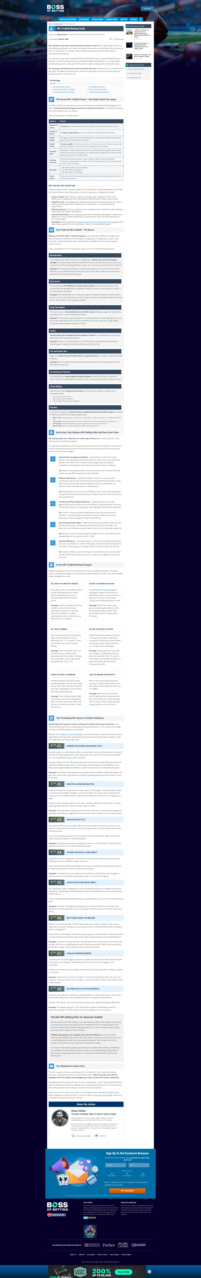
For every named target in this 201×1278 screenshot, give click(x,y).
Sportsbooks (84, 19)
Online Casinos (97, 19)
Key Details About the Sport (61, 87)
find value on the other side (62, 691)
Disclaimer (91, 1255)
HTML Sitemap (126, 1255)
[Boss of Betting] (55, 11)
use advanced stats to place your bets (70, 757)
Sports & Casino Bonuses (136, 69)
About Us (124, 19)
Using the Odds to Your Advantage (63, 92)
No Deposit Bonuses (135, 78)
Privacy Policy (132, 1195)
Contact (82, 1255)
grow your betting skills (103, 1095)
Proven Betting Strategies (97, 87)
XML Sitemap (114, 1255)
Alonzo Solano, (62, 34)
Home (50, 24)
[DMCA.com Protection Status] (89, 1218)
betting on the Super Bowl (71, 734)
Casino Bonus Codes (135, 73)
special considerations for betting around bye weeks (97, 222)
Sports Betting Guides (68, 19)
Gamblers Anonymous (128, 1210)
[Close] (149, 1271)
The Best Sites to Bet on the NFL (99, 92)
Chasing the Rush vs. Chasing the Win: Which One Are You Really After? (141, 45)
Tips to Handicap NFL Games (98, 89)
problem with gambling (138, 1206)
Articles (134, 19)
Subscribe (147, 9)
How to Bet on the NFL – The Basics (64, 89)
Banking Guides (111, 19)
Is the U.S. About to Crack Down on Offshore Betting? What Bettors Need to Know (142, 33)
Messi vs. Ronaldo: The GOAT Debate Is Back (142, 55)
